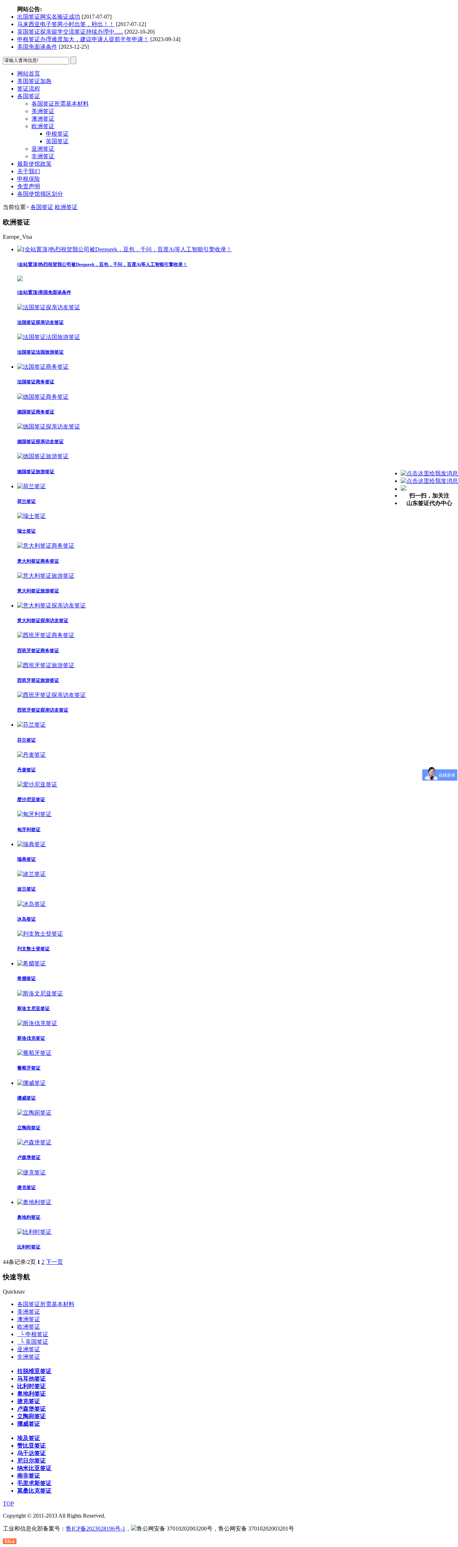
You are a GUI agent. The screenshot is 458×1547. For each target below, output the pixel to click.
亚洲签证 (42, 149)
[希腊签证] (31, 963)
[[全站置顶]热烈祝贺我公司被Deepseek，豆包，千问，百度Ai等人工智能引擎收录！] (124, 249)
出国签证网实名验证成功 (48, 17)
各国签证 (28, 96)
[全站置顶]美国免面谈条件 (44, 292)
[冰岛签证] (31, 904)
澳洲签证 (42, 119)
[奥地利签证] (34, 1202)
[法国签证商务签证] (43, 367)
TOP (8, 1503)
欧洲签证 (42, 126)
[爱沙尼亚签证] (37, 784)
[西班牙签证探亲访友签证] (51, 695)
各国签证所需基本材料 (60, 104)
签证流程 (28, 89)
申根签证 (57, 134)
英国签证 (57, 141)
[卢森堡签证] (34, 1142)
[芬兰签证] (31, 725)
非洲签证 (42, 156)
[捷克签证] (31, 1172)
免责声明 (28, 186)
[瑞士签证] (31, 516)
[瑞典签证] (31, 844)
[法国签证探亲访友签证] (48, 307)
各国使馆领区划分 (40, 194)
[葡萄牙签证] (34, 1053)
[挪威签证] (31, 1083)
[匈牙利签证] (34, 814)
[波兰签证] (31, 874)
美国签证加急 (34, 81)
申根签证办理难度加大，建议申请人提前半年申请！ (83, 39)
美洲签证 (42, 111)
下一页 (54, 1262)
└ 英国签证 (32, 1342)
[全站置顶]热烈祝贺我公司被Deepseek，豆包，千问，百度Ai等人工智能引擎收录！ (102, 264)
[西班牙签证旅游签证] (45, 665)
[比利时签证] (34, 1232)
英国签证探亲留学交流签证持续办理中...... (70, 32)
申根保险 (28, 179)
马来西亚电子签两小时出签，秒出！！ (65, 24)
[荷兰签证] (31, 486)
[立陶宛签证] (34, 1113)
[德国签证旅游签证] (43, 456)
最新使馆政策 (34, 164)
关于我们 (28, 171)
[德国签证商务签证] (43, 397)
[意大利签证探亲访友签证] (51, 605)
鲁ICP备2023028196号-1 (95, 1529)
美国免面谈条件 (37, 47)
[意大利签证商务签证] (45, 546)
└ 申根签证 (32, 1334)
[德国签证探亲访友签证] (48, 426)
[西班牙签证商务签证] (45, 635)
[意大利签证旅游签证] (45, 576)
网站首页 (28, 74)
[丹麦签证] (31, 755)
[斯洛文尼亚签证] (40, 993)
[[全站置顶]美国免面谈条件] (20, 279)
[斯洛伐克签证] (37, 1023)
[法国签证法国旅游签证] (48, 337)
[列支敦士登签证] (40, 934)
